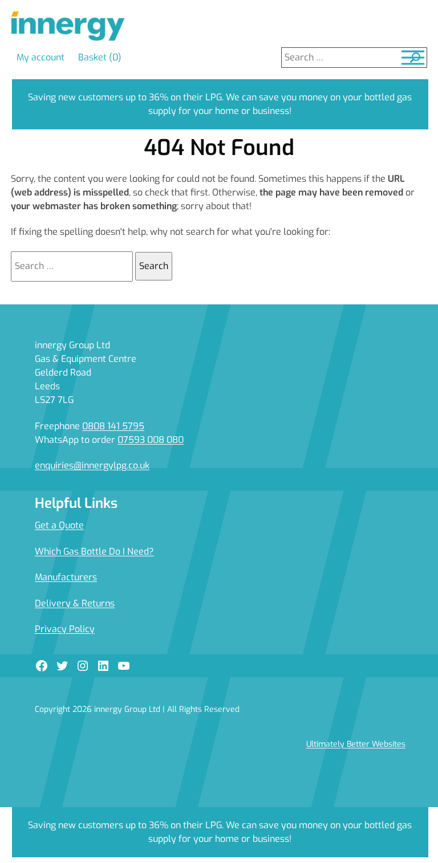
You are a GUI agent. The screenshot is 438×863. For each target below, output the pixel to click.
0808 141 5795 (113, 426)
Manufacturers (66, 577)
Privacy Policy (65, 629)
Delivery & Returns (75, 603)
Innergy (68, 26)
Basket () (99, 57)
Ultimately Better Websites (355, 744)
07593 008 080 (150, 440)
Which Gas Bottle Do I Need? (94, 551)
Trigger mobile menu (413, 57)
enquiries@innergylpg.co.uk (92, 465)
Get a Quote (59, 525)
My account (40, 57)
